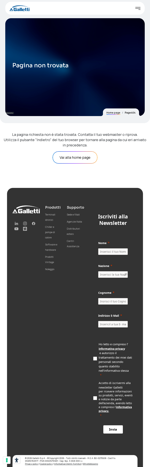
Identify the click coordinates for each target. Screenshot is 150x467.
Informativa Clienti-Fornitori (67, 463)
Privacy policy (31, 463)
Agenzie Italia (74, 221)
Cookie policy (46, 463)
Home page (113, 112)
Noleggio (49, 269)
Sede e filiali (73, 214)
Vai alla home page (75, 157)
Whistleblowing (90, 463)
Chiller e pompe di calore (50, 232)
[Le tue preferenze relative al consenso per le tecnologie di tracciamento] (7, 460)
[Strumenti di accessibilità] (16, 460)
